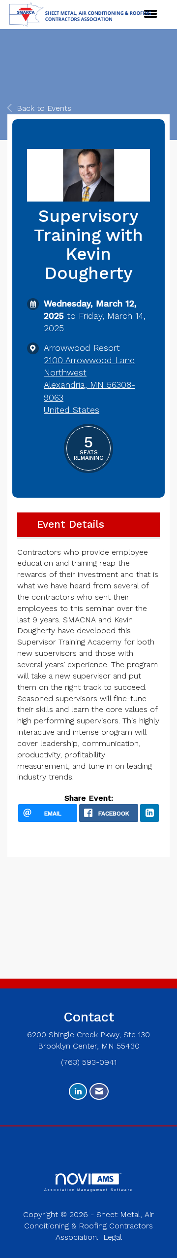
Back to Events (44, 108)
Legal (112, 1237)
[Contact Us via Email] (99, 1091)
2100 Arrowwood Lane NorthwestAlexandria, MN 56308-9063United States (89, 385)
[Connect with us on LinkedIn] (78, 1091)
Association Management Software (88, 1189)
